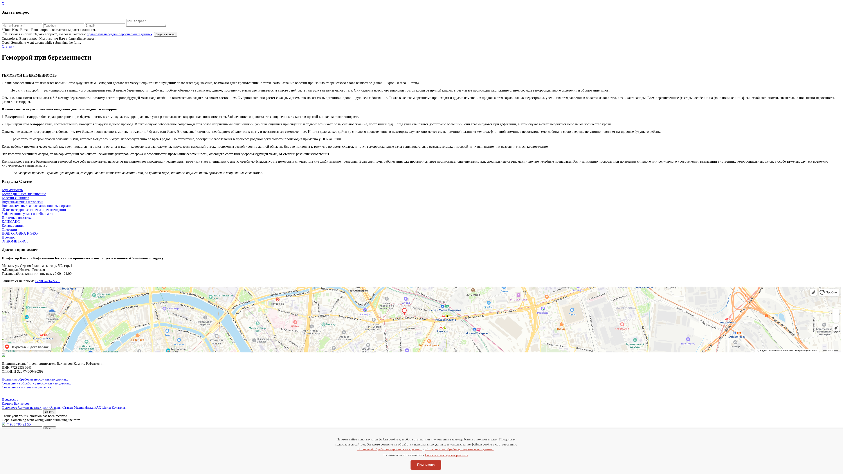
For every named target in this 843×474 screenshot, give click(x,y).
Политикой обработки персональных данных (389, 449)
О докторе (9, 407)
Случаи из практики (33, 407)
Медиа (79, 407)
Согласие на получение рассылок (27, 387)
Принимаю (426, 465)
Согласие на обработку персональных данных (36, 383)
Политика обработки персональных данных (35, 379)
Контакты (119, 407)
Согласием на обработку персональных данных (459, 449)
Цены (106, 407)
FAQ (97, 407)
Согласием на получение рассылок (446, 455)
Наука (89, 407)
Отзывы (55, 407)
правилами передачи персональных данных (119, 34)
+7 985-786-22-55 (47, 281)
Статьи (67, 407)
